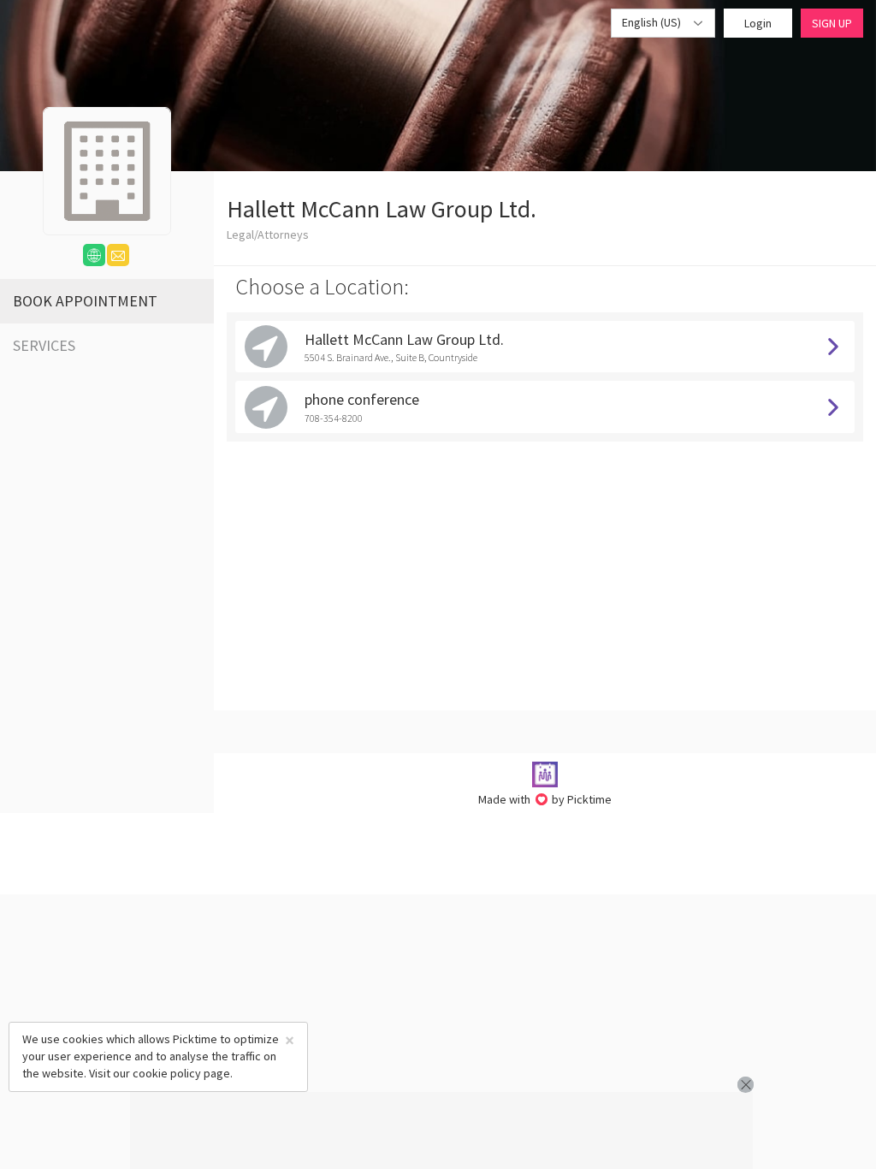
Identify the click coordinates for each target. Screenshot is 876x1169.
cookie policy (167, 1073)
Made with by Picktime (545, 799)
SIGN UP (832, 23)
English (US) (653, 22)
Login (758, 23)
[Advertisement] (441, 1130)
